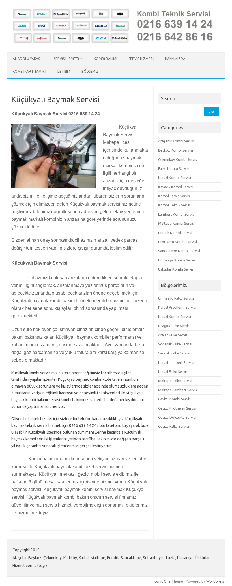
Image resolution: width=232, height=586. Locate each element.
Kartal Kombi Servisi (174, 178)
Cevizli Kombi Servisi (175, 399)
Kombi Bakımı (105, 58)
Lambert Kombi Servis (176, 214)
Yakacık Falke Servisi (174, 353)
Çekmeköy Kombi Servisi (178, 159)
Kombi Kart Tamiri (29, 71)
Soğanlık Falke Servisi (175, 344)
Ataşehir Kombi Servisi (176, 141)
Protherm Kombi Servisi (177, 242)
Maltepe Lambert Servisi (178, 390)
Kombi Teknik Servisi (175, 205)
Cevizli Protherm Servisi (177, 408)
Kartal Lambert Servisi (176, 362)
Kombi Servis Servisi (174, 196)
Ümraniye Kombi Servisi (177, 260)
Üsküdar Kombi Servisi (176, 269)
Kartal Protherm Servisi (177, 307)
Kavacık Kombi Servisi (175, 187)
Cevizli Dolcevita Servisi (177, 417)
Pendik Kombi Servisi (175, 233)
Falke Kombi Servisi (173, 168)
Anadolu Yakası (27, 58)
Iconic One (162, 581)
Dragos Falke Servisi (174, 326)
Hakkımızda (175, 58)
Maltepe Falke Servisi (175, 381)
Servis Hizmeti (66, 58)
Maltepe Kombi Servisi (176, 223)
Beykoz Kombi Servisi (175, 150)
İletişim (63, 71)
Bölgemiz (89, 71)
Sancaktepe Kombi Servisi (179, 251)
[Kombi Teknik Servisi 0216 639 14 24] (116, 42)
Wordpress (215, 581)
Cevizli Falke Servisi (173, 426)
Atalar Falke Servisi (173, 335)
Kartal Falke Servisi (173, 371)
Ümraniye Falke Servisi (176, 298)
